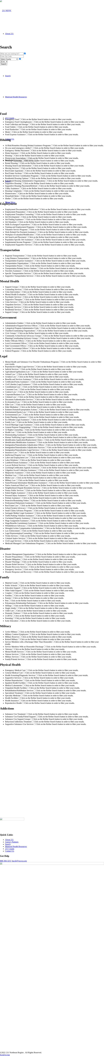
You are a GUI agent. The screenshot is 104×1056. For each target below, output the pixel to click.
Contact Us (9, 851)
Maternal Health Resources (16, 846)
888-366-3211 (5, 861)
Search (8, 844)
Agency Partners (11, 842)
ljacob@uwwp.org (19, 861)
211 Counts (9, 849)
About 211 (9, 840)
